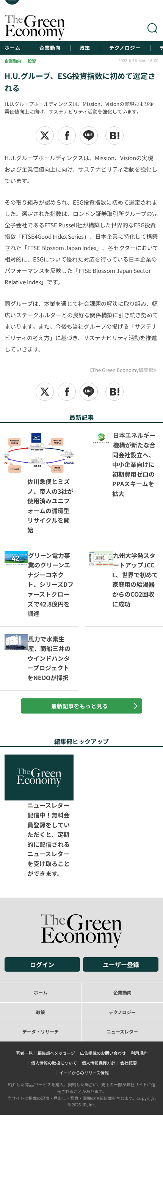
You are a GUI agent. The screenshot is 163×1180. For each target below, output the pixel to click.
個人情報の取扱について (54, 980)
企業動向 (50, 48)
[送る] (89, 135)
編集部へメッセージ (56, 970)
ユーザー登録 (121, 882)
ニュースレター (122, 948)
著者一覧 (24, 970)
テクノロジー (125, 48)
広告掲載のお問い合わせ (103, 970)
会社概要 (128, 980)
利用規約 (139, 970)
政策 (85, 48)
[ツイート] (45, 135)
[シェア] (67, 135)
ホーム (12, 48)
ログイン (42, 882)
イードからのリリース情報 (84, 990)
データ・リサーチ (40, 948)
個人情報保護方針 (98, 980)
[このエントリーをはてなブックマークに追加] (114, 135)
